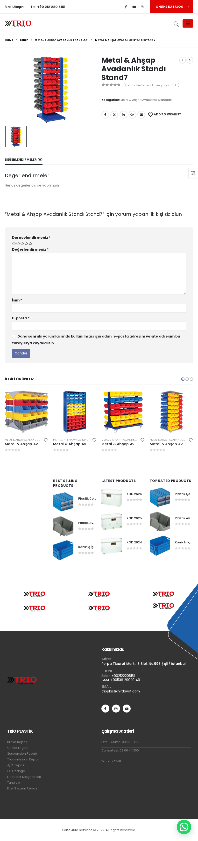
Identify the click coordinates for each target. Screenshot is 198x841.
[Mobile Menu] (188, 23)
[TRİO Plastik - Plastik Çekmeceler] (18, 23)
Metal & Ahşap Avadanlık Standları (146, 100)
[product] (26, 412)
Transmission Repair (23, 759)
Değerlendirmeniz (30, 249)
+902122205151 (123, 675)
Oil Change (16, 771)
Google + (132, 115)
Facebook (105, 115)
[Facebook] (125, 6)
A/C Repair (15, 765)
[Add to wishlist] (45, 440)
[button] (183, 379)
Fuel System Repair (22, 788)
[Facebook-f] (105, 709)
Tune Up (13, 783)
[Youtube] (134, 6)
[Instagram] (142, 6)
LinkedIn (123, 115)
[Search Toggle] (176, 24)
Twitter (114, 115)
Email (141, 115)
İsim (17, 300)
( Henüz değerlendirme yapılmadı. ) (151, 85)
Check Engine (17, 748)
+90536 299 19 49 (125, 679)
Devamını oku (40, 398)
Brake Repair (17, 742)
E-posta (20, 318)
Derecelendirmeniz (31, 237)
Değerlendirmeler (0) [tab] (23, 159)
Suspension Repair (22, 753)
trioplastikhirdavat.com (120, 691)
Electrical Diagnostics (24, 777)
